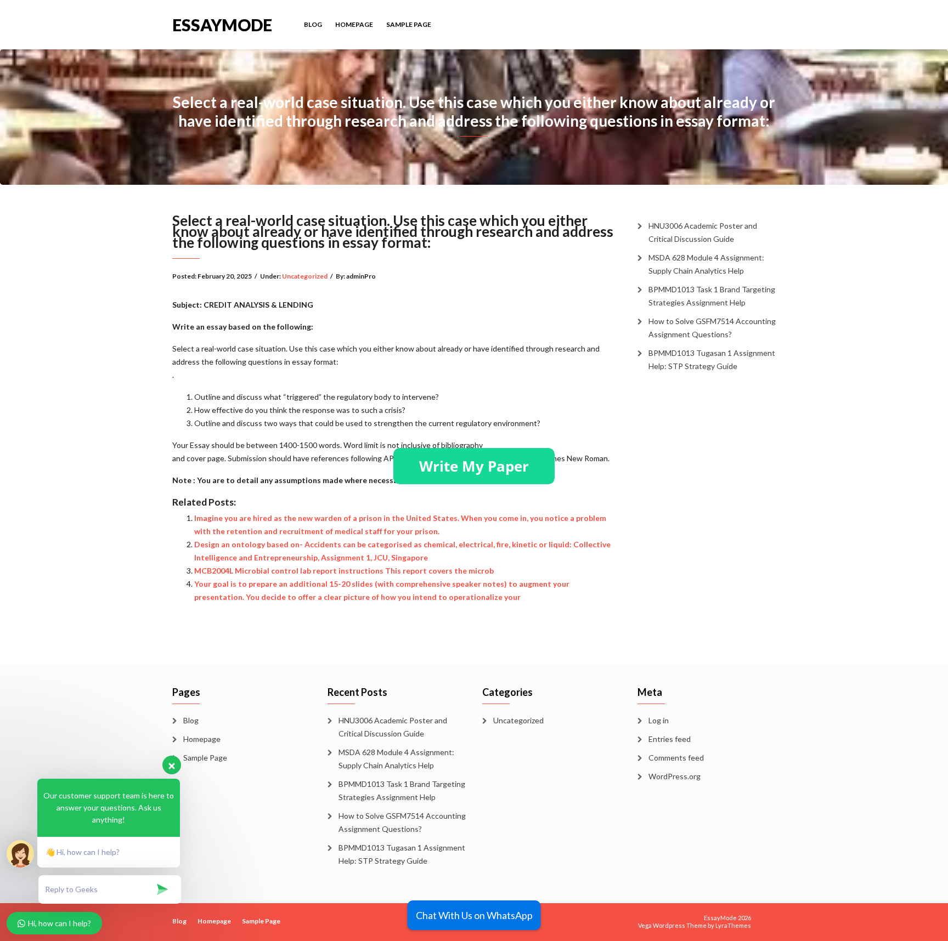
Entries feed (669, 739)
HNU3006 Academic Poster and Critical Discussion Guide (702, 232)
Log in (658, 720)
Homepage (354, 24)
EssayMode (222, 24)
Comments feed (676, 757)
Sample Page (408, 24)
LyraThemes (733, 925)
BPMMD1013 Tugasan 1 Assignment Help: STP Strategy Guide (711, 359)
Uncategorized (305, 276)
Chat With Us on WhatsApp (474, 915)
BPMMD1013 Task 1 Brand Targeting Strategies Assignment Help (711, 296)
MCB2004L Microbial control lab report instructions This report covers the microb (344, 570)
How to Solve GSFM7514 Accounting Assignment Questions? (712, 327)
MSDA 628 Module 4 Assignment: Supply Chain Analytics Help (706, 264)
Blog (313, 24)
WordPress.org (674, 776)
